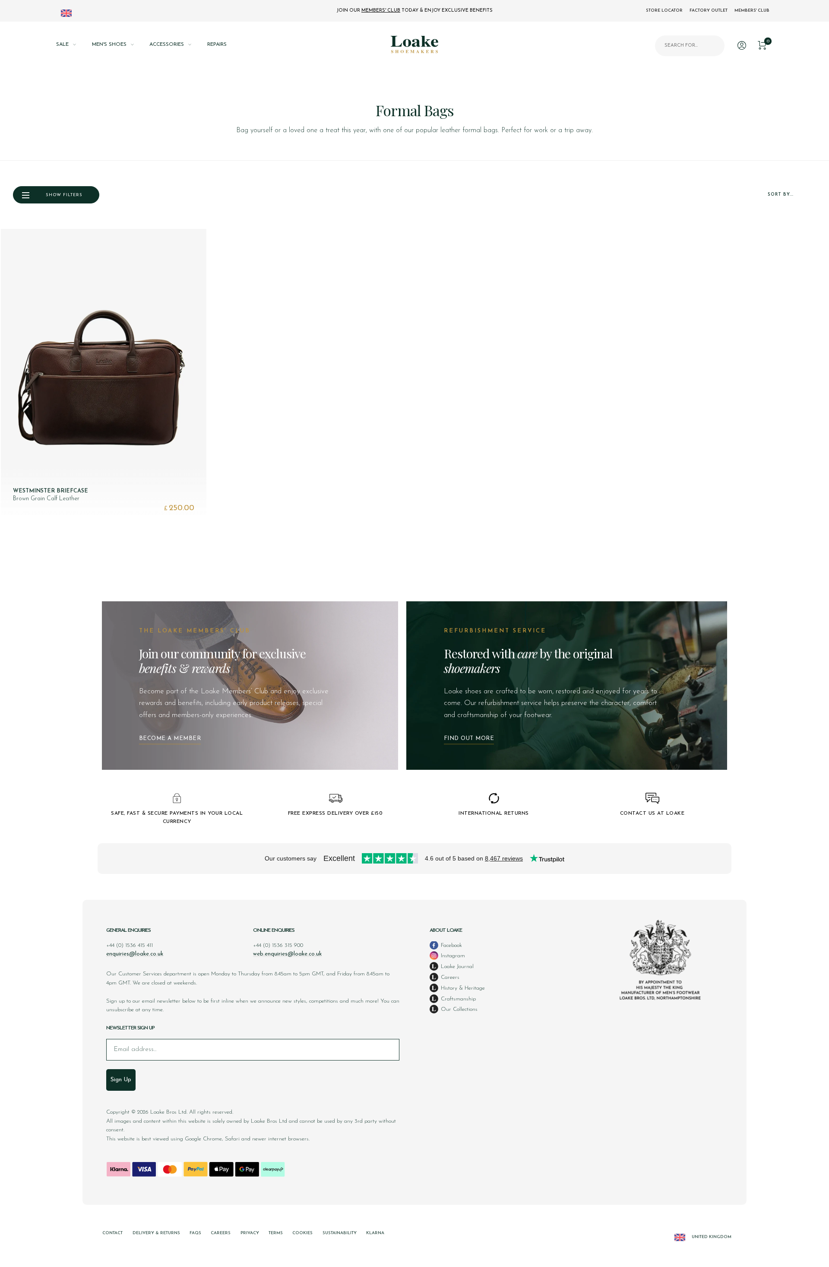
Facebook (450, 945)
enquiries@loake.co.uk (134, 954)
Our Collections (458, 1009)
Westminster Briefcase (50, 491)
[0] (762, 44)
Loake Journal (456, 966)
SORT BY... (781, 194)
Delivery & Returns (156, 1233)
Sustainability (340, 1233)
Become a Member (170, 738)
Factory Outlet (709, 10)
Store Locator (664, 10)
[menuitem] (74, 44)
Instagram (452, 956)
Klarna (375, 1233)
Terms (276, 1233)
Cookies (302, 1233)
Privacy (249, 1233)
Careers (449, 977)
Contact (112, 1233)
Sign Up (121, 1079)
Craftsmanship (457, 999)
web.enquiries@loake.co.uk (287, 954)
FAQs (195, 1233)
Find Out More (469, 738)
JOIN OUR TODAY (414, 10)
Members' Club (751, 10)
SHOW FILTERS (64, 195)
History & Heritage (462, 988)
